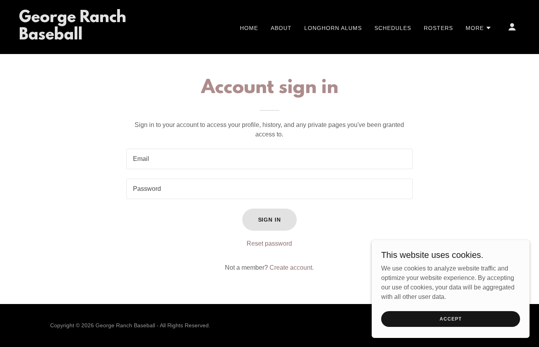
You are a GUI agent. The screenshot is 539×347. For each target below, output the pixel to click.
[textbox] (269, 159)
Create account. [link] (292, 267)
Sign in (269, 219)
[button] (479, 28)
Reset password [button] (269, 243)
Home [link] (249, 28)
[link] (89, 37)
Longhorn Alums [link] (333, 28)
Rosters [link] (438, 28)
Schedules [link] (392, 28)
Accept (450, 318)
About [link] (281, 28)
